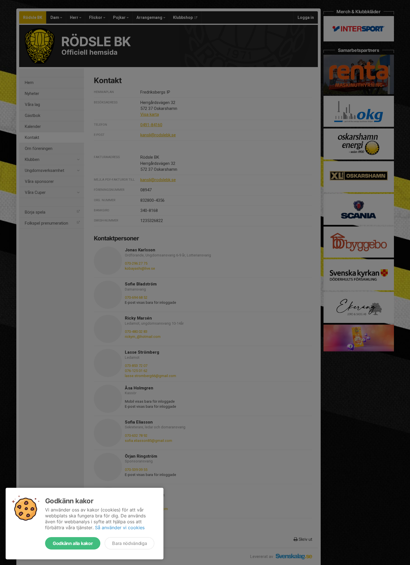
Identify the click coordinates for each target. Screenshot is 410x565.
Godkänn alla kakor (73, 543)
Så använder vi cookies (120, 527)
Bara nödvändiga (129, 543)
